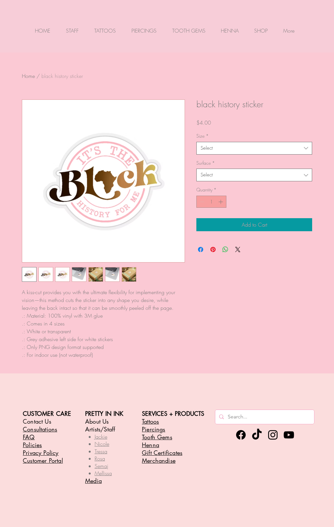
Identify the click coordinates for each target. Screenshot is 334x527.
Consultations (40, 429)
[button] (72, 27)
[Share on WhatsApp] (225, 249)
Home (28, 76)
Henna (150, 445)
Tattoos (150, 421)
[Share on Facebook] (201, 249)
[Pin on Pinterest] (213, 249)
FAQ (29, 437)
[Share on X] (238, 249)
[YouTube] (288, 435)
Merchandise (158, 460)
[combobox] (254, 148)
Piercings (153, 429)
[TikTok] (256, 435)
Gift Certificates (162, 453)
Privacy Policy (41, 453)
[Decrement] (201, 201)
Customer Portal (43, 460)
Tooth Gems (157, 437)
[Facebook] (241, 435)
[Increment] (221, 201)
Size (202, 136)
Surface (205, 163)
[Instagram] (272, 435)
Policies (32, 445)
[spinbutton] (211, 201)
